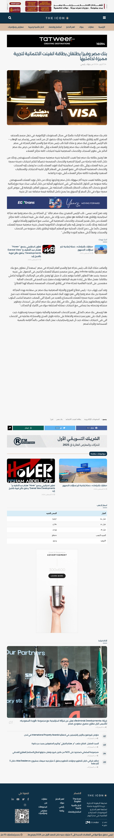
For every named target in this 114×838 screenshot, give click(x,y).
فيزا (51, 419)
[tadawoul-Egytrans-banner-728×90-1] (57, 202)
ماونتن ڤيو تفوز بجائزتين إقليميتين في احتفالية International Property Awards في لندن (61, 735)
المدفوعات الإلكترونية (92, 419)
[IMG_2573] (57, 6)
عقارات (91, 27)
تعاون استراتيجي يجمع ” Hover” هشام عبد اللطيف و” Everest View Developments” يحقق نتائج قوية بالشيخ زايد (32, 488)
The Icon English (77, 800)
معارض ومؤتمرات (16, 27)
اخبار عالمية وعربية (36, 27)
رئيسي (82, 64)
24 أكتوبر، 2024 (100, 64)
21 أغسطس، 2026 (33, 260)
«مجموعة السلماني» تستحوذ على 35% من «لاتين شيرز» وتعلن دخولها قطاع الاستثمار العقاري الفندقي (55, 752)
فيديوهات (42, 806)
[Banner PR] (57, 441)
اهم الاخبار (70, 27)
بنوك (81, 27)
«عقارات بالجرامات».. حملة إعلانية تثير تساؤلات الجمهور (84, 485)
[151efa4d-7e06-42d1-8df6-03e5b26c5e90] (57, 41)
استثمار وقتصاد (55, 27)
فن (45, 803)
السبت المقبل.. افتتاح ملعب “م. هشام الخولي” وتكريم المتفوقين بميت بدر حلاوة (65, 743)
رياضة (61, 810)
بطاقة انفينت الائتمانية (73, 419)
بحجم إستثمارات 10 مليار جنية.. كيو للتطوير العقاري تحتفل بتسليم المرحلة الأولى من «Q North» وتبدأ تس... (50, 834)
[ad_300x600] (57, 591)
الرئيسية (101, 27)
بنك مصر (59, 419)
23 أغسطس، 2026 (85, 253)
